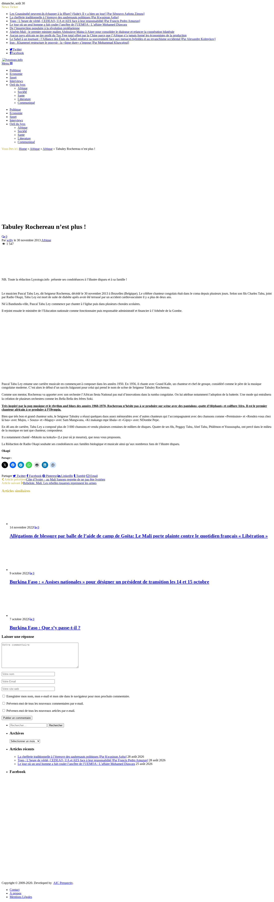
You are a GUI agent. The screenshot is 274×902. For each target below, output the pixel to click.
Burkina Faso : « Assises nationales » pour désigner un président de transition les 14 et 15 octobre (109, 581)
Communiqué (26, 102)
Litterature (24, 99)
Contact (14, 889)
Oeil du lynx (17, 84)
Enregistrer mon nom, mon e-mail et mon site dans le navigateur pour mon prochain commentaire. (68, 696)
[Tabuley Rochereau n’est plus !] (50, 217)
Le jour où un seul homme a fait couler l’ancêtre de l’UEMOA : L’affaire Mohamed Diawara (68, 24)
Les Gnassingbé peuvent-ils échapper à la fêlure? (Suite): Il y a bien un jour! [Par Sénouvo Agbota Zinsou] (77, 13)
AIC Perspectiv (63, 883)
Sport (13, 77)
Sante (21, 95)
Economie (16, 74)
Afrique (22, 88)
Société (22, 92)
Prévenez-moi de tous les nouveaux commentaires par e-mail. (45, 703)
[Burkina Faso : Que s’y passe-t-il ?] (31, 615)
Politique (15, 70)
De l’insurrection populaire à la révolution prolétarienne (45, 28)
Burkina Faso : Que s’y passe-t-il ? (45, 627)
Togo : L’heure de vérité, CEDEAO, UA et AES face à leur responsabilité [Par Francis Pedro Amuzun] (75, 21)
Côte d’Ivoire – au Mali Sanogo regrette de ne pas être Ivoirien (65, 479)
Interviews (16, 81)
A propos (15, 893)
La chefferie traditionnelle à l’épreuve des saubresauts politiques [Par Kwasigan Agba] (64, 17)
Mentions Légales (21, 897)
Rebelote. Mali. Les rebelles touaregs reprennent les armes (59, 483)
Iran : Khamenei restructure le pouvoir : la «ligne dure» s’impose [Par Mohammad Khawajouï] (69, 42)
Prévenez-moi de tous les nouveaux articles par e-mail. (40, 710)
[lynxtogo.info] (12, 60)
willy (10, 240)
